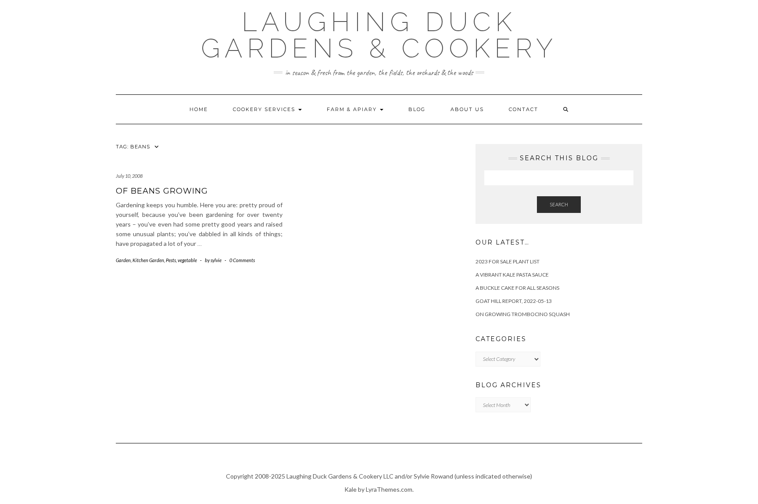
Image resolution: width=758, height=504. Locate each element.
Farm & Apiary (353, 109)
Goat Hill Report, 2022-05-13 (514, 301)
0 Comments (242, 260)
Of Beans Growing (162, 191)
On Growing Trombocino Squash (523, 314)
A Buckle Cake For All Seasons (517, 287)
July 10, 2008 (129, 176)
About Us (467, 109)
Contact (523, 109)
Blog (416, 109)
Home (199, 109)
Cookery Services (265, 109)
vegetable (187, 260)
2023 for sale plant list (508, 261)
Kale (350, 489)
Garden (123, 260)
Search (559, 204)
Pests (171, 260)
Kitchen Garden (148, 260)
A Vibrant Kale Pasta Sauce (512, 274)
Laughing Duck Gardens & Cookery (379, 35)
